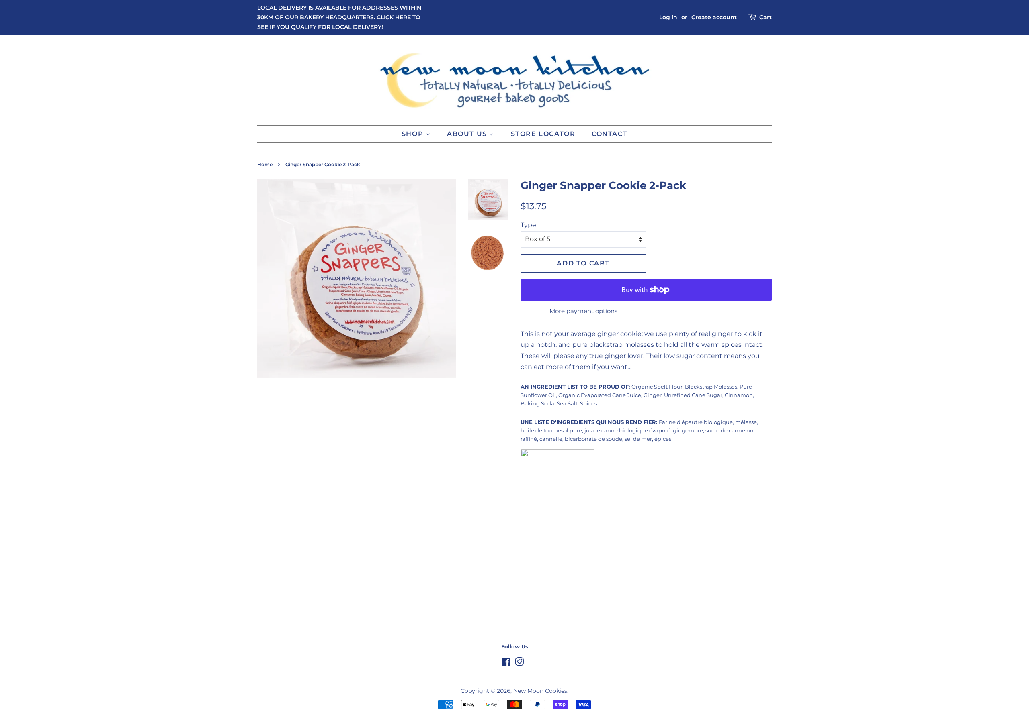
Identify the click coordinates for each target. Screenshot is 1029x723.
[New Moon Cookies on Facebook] (506, 663)
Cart (765, 17)
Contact (609, 134)
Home (265, 164)
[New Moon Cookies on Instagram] (519, 663)
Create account (714, 17)
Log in (668, 17)
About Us (468, 134)
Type (528, 225)
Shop (414, 134)
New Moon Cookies (540, 691)
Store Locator (543, 134)
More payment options (583, 311)
